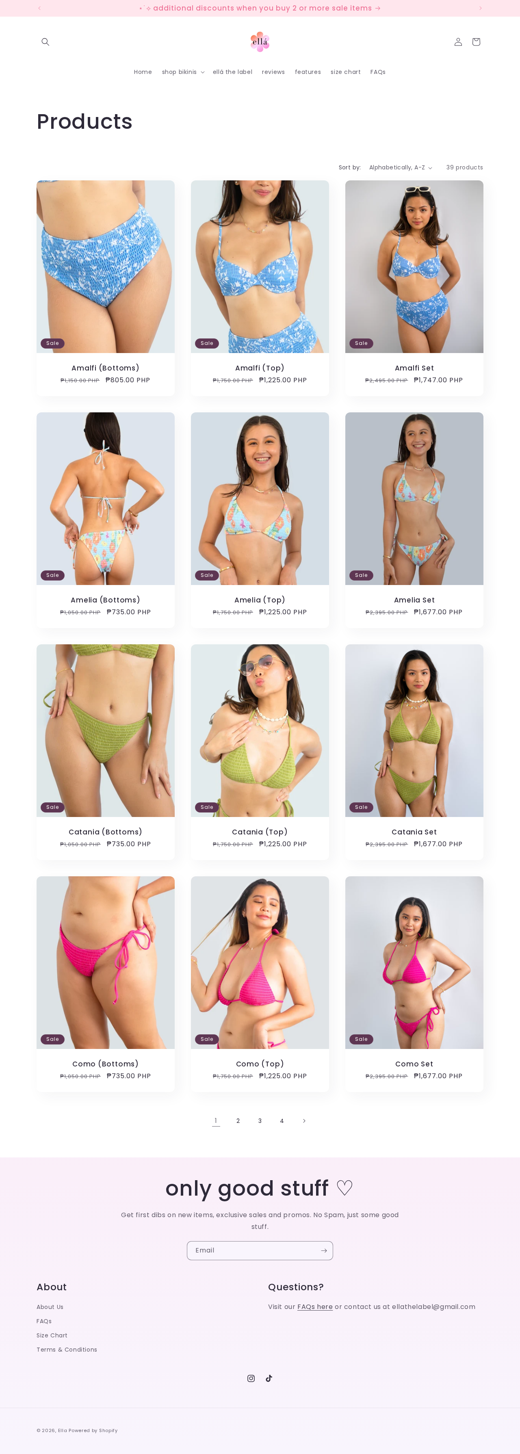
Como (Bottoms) (105, 1064)
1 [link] (216, 1120)
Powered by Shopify (93, 1430)
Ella (62, 1430)
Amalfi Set (414, 368)
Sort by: (350, 167)
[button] (45, 42)
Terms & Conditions (67, 1350)
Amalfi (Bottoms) (105, 368)
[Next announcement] (481, 8)
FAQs (44, 1321)
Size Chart (52, 1335)
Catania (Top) (260, 832)
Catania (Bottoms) (106, 832)
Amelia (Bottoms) (105, 600)
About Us (50, 1307)
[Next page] (304, 1121)
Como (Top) (260, 1064)
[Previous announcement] (39, 8)
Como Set (414, 1064)
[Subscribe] (324, 1250)
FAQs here (315, 1306)
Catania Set (414, 832)
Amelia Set (414, 600)
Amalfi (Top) (260, 368)
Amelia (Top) (260, 600)
